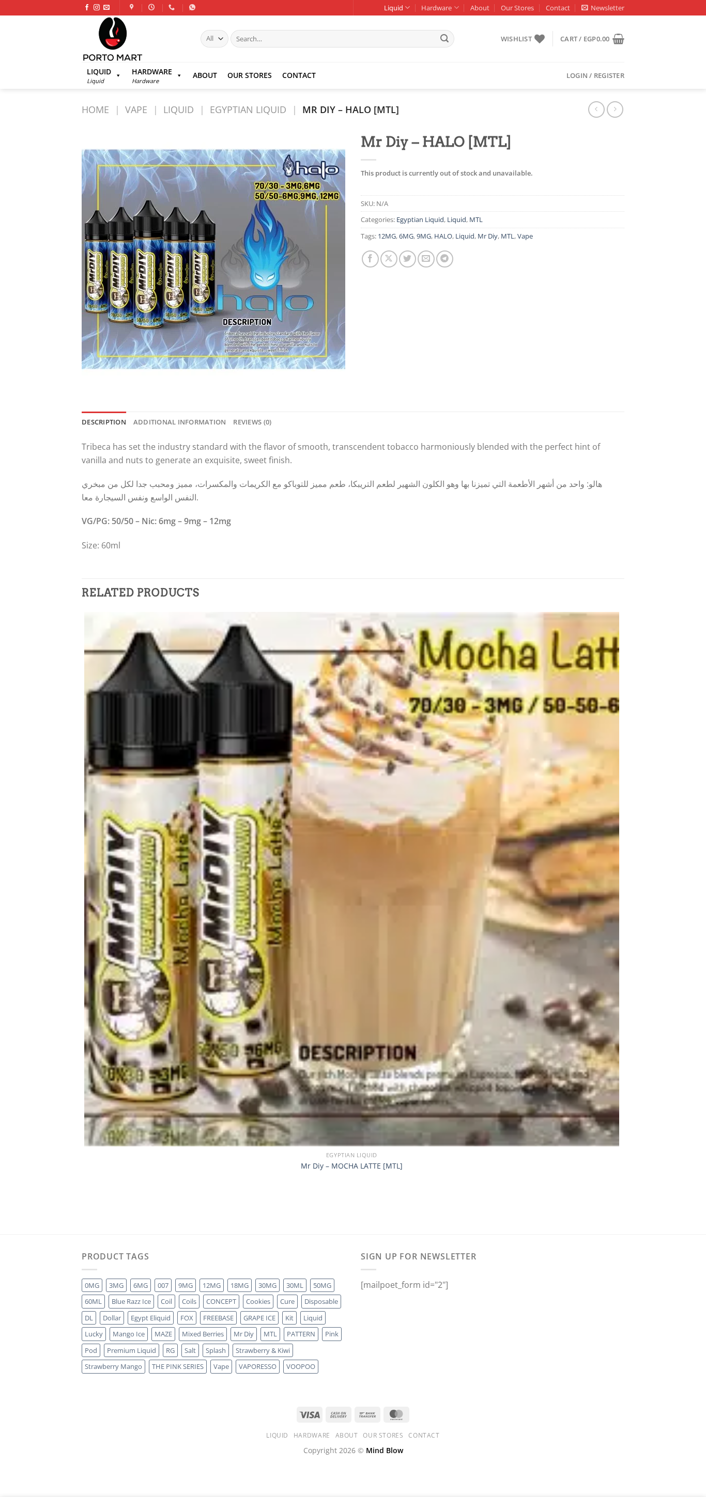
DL (89, 1317)
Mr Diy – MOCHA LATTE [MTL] (352, 1166)
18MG (240, 1285)
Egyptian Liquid (248, 109)
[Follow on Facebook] (87, 7)
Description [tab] (104, 422)
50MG (322, 1285)
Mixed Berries (203, 1333)
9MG (424, 236)
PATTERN (301, 1333)
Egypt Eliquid (151, 1317)
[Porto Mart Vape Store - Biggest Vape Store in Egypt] (133, 38)
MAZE (163, 1333)
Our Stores (517, 7)
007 (163, 1285)
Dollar (112, 1317)
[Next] (115, 1216)
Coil (166, 1301)
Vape (136, 109)
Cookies (258, 1301)
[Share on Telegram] (444, 258)
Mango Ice (129, 1333)
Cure (287, 1301)
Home (95, 109)
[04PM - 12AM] (152, 7)
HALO (443, 236)
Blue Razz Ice (131, 1301)
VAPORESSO (258, 1366)
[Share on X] (388, 258)
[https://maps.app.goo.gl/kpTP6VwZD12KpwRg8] (133, 7)
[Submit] (444, 39)
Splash (216, 1350)
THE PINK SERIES (178, 1366)
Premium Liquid (131, 1350)
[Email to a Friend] (426, 258)
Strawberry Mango (113, 1366)
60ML (93, 1301)
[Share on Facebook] (370, 258)
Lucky (94, 1333)
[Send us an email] (106, 7)
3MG (116, 1285)
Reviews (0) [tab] (252, 422)
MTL (476, 219)
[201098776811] (193, 7)
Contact (558, 7)
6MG (406, 236)
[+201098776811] (172, 7)
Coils (189, 1301)
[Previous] (86, 1216)
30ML (294, 1285)
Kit (289, 1317)
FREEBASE (218, 1317)
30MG (267, 1285)
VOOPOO (300, 1366)
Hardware (436, 7)
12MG (387, 236)
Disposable (321, 1301)
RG (170, 1350)
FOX (186, 1317)
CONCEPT (221, 1301)
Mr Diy (488, 236)
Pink (332, 1333)
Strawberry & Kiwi (263, 1350)
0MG (92, 1285)
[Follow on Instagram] (97, 7)
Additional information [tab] (179, 422)
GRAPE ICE (259, 1317)
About (479, 7)
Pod (91, 1350)
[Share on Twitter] (407, 258)
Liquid (393, 7)
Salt (190, 1350)
